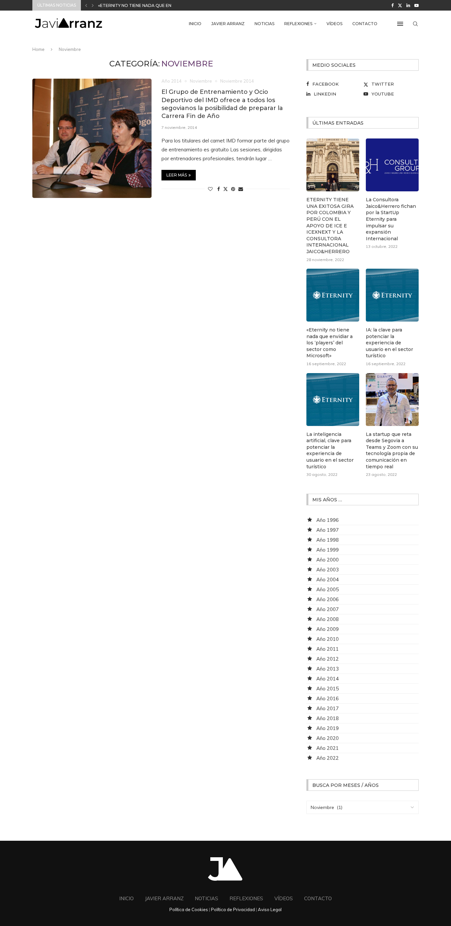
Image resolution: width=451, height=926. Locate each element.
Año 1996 (327, 520)
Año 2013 (327, 669)
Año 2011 (327, 649)
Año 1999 (327, 550)
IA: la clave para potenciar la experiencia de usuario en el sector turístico (389, 343)
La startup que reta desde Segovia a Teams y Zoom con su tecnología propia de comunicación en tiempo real (392, 450)
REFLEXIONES (298, 23)
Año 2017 (327, 708)
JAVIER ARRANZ (228, 23)
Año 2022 (327, 758)
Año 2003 (327, 569)
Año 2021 (327, 748)
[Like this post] (210, 189)
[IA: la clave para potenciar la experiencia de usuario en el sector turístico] (392, 295)
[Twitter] (400, 5)
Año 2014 (327, 678)
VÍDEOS (334, 23)
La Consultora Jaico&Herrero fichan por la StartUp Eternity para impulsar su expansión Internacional (391, 219)
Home (38, 49)
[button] (86, 5)
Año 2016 (327, 698)
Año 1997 (327, 530)
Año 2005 (327, 589)
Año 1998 (327, 540)
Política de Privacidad (233, 909)
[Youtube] (416, 5)
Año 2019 (327, 728)
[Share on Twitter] (225, 189)
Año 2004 (327, 579)
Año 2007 (327, 609)
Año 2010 (327, 639)
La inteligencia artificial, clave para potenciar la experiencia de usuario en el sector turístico (330, 450)
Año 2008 (327, 619)
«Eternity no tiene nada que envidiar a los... (150, 5)
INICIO (195, 23)
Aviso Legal (270, 909)
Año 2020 (327, 738)
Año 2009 (327, 629)
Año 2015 (327, 688)
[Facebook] (392, 5)
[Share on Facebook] (218, 189)
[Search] (415, 24)
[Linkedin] (408, 5)
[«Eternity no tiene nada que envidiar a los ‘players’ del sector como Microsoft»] (332, 295)
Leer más (176, 175)
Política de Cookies (188, 909)
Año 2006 (327, 599)
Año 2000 (327, 560)
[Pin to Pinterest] (233, 189)
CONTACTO (364, 23)
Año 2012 (327, 659)
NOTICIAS (264, 23)
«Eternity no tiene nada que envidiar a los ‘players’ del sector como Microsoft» (329, 343)
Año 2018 (327, 718)
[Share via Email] (240, 189)
